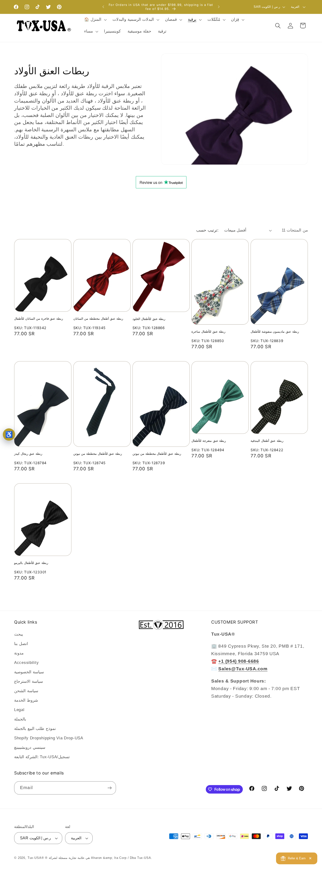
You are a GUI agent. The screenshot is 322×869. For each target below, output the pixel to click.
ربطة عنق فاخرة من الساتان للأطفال (38, 318)
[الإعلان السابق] (103, 6)
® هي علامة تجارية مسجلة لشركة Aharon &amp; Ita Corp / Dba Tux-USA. (98, 858)
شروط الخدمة (26, 700)
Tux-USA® (36, 858)
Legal (19, 710)
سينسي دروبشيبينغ (29, 747)
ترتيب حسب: (207, 230)
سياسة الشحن (26, 691)
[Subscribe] (109, 788)
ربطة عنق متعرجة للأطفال (208, 441)
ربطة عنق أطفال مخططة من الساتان (98, 318)
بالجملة (20, 719)
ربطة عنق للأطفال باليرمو (31, 563)
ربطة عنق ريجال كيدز (28, 453)
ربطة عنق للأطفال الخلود (148, 319)
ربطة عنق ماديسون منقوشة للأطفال (275, 331)
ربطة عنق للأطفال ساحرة (208, 331)
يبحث (18, 634)
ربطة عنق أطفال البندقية (267, 441)
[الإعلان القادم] (219, 6)
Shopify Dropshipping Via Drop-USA (48, 738)
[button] (95, 20)
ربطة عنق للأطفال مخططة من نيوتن (97, 453)
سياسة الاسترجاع (28, 681)
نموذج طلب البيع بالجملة (35, 728)
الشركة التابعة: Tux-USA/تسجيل (42, 757)
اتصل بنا (21, 643)
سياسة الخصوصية (29, 672)
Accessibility (26, 662)
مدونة (19, 653)
